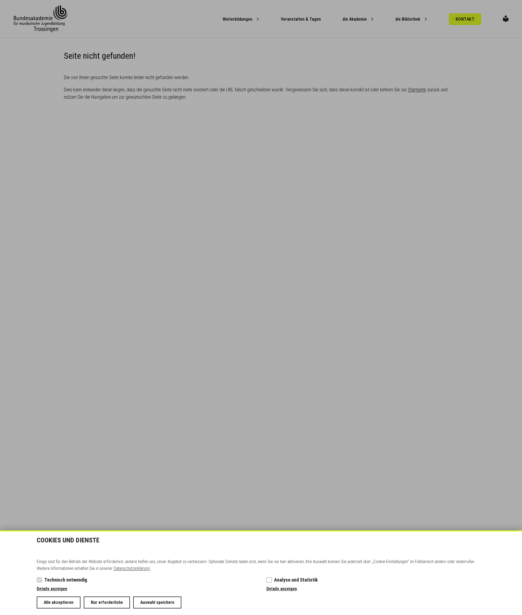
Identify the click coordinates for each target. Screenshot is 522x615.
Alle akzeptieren (58, 602)
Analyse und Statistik (296, 580)
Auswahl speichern (157, 602)
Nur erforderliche (107, 602)
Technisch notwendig (65, 580)
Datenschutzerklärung (132, 568)
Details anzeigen (52, 588)
